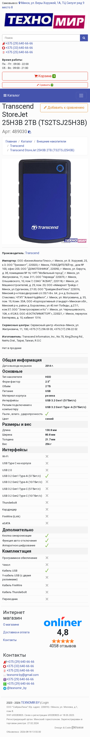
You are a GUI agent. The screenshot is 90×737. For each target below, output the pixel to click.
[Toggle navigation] (81, 95)
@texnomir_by (16, 688)
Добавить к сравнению (65, 108)
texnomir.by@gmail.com (22, 675)
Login (45, 702)
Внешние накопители (51, 141)
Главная (11, 141)
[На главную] (45, 21)
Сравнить (46, 84)
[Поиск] (84, 38)
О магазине (11, 624)
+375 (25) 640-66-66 (19, 52)
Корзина (46, 76)
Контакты (10, 640)
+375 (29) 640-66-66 (19, 43)
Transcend (17, 145)
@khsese (77, 727)
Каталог (13, 95)
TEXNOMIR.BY (30, 702)
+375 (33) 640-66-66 (19, 47)
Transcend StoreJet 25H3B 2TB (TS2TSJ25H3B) (42, 150)
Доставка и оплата (16, 632)
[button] (8, 201)
